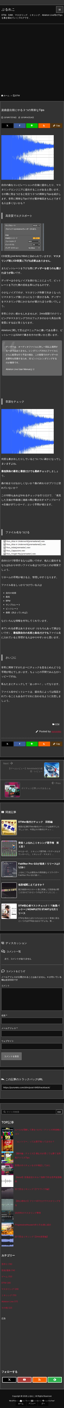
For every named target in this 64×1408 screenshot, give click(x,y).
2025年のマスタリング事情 (28, 1213)
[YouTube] (24, 1380)
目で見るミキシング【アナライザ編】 (32, 1189)
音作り (6, 1264)
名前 (4, 1015)
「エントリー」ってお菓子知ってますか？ (34, 1141)
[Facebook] (19, 125)
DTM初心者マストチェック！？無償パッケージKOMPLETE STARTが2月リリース (39, 909)
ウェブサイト (7, 1041)
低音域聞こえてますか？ (31, 884)
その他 (6, 1307)
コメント (5, 985)
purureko (56, 731)
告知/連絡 (8, 1270)
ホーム (6, 95)
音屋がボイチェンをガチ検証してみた (32, 1165)
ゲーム (6, 1276)
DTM (17, 95)
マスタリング (10, 1289)
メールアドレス (9, 1028)
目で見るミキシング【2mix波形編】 (32, 1236)
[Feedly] (55, 1380)
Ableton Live (9, 1301)
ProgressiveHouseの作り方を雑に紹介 (33, 1224)
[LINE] (32, 125)
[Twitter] (7, 125)
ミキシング (8, 1295)
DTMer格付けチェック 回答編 (35, 821)
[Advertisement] (32, 57)
